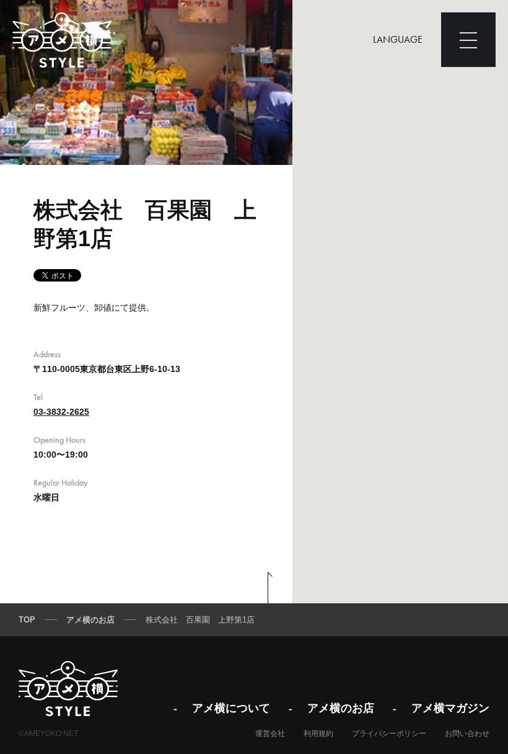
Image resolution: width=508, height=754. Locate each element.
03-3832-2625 (61, 412)
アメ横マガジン (450, 708)
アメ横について (231, 708)
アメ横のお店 (340, 708)
